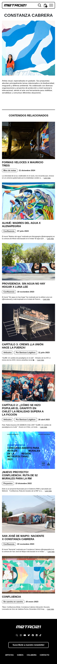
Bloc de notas (9, 170)
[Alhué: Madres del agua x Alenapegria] (28, 201)
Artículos (7, 352)
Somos (20, 655)
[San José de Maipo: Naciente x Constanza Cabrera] (28, 514)
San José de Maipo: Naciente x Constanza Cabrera (23, 537)
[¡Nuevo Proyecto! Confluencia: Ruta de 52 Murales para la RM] (28, 450)
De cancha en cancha (13, 602)
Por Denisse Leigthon (26, 352)
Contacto (44, 655)
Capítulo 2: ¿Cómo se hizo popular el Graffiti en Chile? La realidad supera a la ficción (22, 410)
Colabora (31, 655)
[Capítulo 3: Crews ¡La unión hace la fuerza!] (28, 322)
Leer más (47, 178)
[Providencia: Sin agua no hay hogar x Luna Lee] (28, 261)
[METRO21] (28, 629)
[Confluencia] (28, 575)
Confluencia (8, 231)
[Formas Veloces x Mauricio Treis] (28, 140)
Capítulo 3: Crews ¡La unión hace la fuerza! (22, 346)
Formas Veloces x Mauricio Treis (22, 164)
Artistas (9, 655)
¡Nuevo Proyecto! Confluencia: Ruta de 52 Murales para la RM (20, 475)
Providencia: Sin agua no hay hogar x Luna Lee (23, 285)
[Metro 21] (15, 5)
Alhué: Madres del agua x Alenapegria (21, 224)
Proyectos (8, 483)
